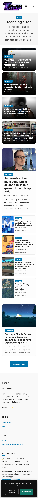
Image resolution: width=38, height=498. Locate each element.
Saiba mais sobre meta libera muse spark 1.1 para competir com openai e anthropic (17, 111)
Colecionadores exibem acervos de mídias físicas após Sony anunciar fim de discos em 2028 (19, 135)
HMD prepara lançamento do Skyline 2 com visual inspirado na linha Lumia (24, 223)
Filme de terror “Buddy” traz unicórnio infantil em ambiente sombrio (18, 87)
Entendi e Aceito (26, 491)
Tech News (6, 422)
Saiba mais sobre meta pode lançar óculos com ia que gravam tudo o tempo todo (18, 185)
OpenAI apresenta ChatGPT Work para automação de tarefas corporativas (17, 62)
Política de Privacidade (12, 491)
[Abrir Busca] (30, 6)
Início (4, 440)
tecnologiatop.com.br (11, 479)
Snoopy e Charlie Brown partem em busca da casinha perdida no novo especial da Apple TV (18, 338)
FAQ (3, 426)
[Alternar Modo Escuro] (34, 6)
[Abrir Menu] (25, 6)
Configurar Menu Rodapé (12, 444)
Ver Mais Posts (19, 364)
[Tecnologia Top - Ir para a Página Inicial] (12, 6)
